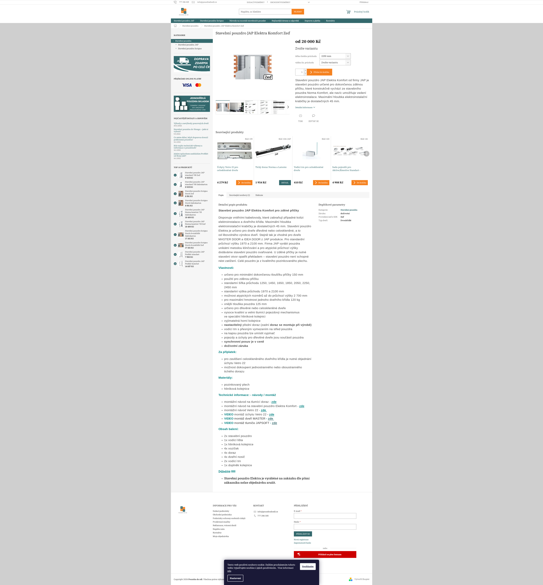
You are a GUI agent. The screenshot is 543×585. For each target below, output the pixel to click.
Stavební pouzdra (183, 40)
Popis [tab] (221, 195)
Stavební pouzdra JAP (188, 44)
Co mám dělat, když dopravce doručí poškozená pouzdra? (191, 138)
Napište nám (219, 529)
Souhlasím (308, 566)
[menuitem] (184, 20)
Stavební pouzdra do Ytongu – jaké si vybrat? (191, 130)
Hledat (298, 11)
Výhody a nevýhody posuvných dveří (191, 123)
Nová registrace (301, 539)
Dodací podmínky (255, 2)
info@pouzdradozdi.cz (268, 511)
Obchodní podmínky (280, 2)
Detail (285, 182)
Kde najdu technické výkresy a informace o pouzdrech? (188, 147)
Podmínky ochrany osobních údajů (229, 518)
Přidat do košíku (321, 72)
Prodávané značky (221, 521)
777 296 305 (263, 515)
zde (229, 570)
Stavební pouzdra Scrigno (190, 48)
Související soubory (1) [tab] (239, 195)
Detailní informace (303, 107)
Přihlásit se (303, 533)
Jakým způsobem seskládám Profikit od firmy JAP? (191, 155)
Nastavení (235, 578)
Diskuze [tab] (259, 195)
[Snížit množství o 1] (305, 73)
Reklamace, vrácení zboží (224, 525)
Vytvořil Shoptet (361, 579)
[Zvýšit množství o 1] (305, 70)
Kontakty (217, 532)
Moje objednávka (221, 536)
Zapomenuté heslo (302, 542)
